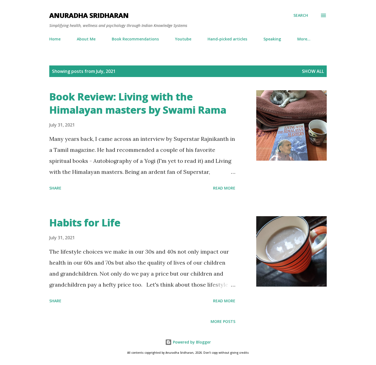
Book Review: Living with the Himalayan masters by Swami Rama (137, 103)
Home (55, 39)
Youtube (183, 39)
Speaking (272, 39)
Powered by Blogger (191, 342)
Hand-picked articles (227, 39)
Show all (313, 71)
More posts (223, 321)
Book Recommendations (135, 39)
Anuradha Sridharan (89, 15)
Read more (224, 188)
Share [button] (55, 188)
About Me (86, 39)
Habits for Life (84, 222)
